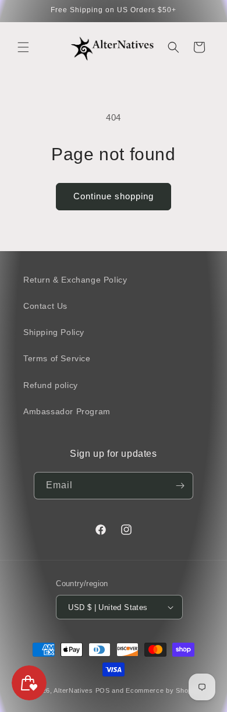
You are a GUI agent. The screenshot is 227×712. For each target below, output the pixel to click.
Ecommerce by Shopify (163, 690)
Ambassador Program (67, 411)
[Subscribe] (180, 485)
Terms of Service (57, 358)
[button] (23, 47)
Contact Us (45, 306)
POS (102, 690)
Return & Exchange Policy (75, 279)
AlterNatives (73, 690)
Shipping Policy (53, 332)
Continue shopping (113, 196)
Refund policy (50, 385)
